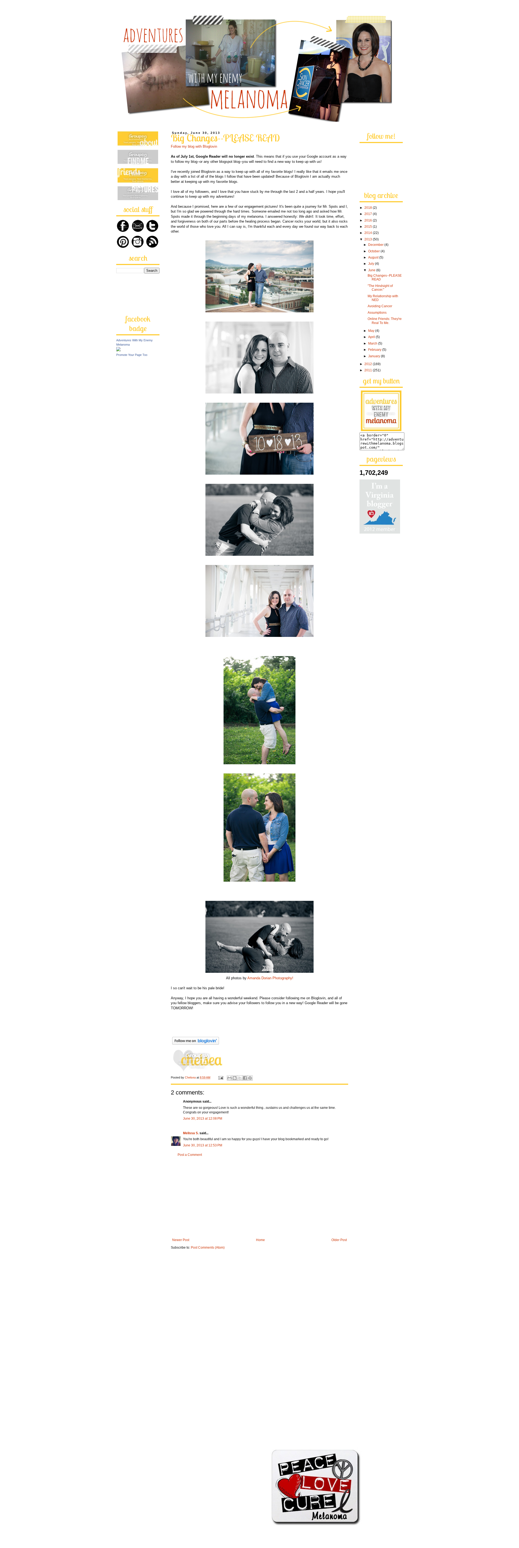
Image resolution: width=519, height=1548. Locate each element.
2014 (368, 233)
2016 (368, 220)
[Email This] (229, 1078)
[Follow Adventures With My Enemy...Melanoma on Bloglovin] (195, 1045)
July (371, 264)
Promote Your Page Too (131, 354)
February (375, 350)
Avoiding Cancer (380, 306)
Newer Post (180, 1240)
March (373, 343)
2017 (368, 214)
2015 (368, 227)
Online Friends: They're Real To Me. (385, 321)
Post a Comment (190, 1155)
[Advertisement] (259, 1197)
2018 (368, 208)
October (374, 251)
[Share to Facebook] (245, 1078)
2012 (368, 364)
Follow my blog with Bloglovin (194, 146)
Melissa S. (191, 1133)
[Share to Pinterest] (250, 1078)
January (374, 356)
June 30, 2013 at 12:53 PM (202, 1145)
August (373, 257)
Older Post (339, 1240)
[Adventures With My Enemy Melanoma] (118, 350)
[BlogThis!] (234, 1078)
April (372, 337)
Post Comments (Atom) (208, 1247)
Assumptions (377, 313)
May (371, 331)
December (376, 245)
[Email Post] (220, 1077)
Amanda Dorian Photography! (270, 978)
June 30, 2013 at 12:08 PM (202, 1118)
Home (260, 1240)
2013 (368, 239)
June (372, 270)
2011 (368, 370)
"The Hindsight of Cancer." (380, 288)
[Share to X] (239, 1078)
